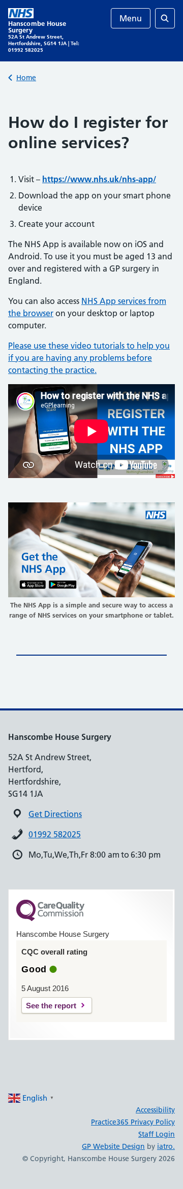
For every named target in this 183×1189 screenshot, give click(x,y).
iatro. (166, 1146)
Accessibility (155, 1109)
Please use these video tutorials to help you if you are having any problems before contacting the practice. (89, 358)
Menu (130, 18)
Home (26, 77)
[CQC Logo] (50, 918)
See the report (51, 1005)
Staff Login (156, 1134)
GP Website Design (113, 1146)
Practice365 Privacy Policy (133, 1122)
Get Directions (55, 814)
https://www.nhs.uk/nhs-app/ (99, 179)
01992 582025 (54, 834)
